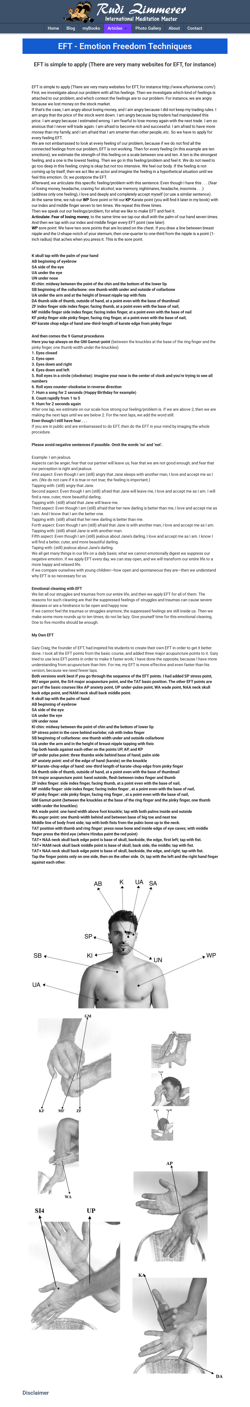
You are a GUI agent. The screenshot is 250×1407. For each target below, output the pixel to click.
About (174, 28)
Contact (194, 28)
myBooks (91, 28)
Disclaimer (36, 1393)
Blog (70, 28)
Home (53, 28)
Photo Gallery (148, 28)
